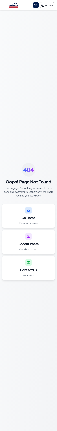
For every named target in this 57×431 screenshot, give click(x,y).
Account (49, 5)
